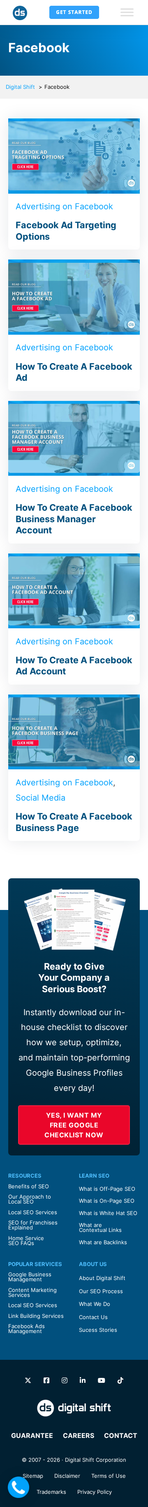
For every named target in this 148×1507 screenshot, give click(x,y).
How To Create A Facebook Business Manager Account (74, 518)
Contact (120, 1435)
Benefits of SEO (28, 1186)
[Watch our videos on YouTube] (101, 1380)
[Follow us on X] (27, 1380)
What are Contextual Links (100, 1227)
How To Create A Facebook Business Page (74, 822)
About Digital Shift (102, 1278)
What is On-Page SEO (106, 1200)
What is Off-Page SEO (107, 1188)
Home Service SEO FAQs (26, 1240)
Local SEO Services (32, 1212)
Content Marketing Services (32, 1292)
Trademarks (51, 1491)
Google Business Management (29, 1277)
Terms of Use (108, 1475)
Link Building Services (36, 1315)
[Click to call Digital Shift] (18, 1487)
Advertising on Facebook (64, 206)
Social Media (40, 798)
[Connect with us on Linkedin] (83, 1380)
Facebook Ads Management (26, 1328)
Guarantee (32, 1435)
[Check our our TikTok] (120, 1380)
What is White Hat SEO (108, 1213)
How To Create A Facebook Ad (74, 372)
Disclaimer (67, 1475)
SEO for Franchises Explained (33, 1225)
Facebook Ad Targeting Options (66, 231)
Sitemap (33, 1475)
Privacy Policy (94, 1491)
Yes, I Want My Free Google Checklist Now (74, 1125)
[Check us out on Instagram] (65, 1380)
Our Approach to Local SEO (29, 1199)
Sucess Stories (98, 1329)
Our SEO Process (101, 1291)
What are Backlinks (103, 1242)
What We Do (94, 1304)
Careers (78, 1435)
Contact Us (93, 1317)
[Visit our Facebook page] (46, 1380)
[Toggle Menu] (127, 12)
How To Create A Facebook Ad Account (74, 666)
